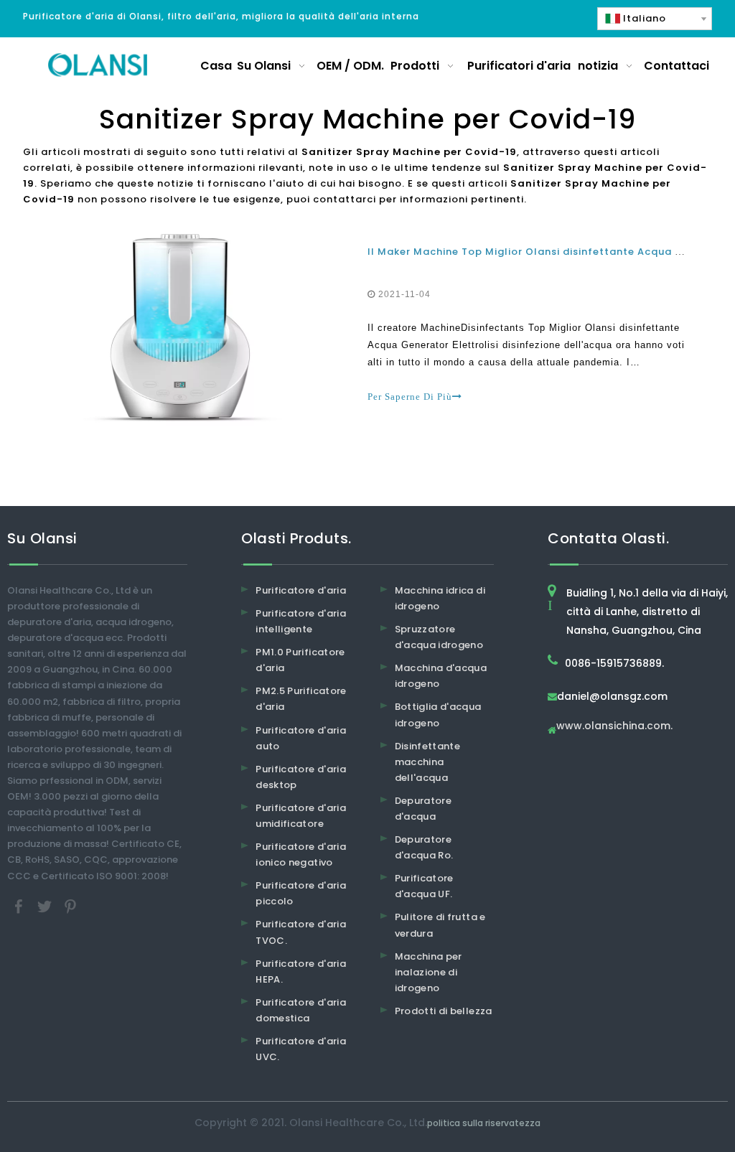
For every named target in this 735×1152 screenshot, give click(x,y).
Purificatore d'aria (301, 590)
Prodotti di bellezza (443, 1011)
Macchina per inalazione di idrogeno (428, 972)
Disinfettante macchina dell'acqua (428, 762)
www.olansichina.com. (614, 727)
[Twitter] (46, 905)
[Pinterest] (70, 905)
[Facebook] (20, 905)
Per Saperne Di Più (410, 396)
